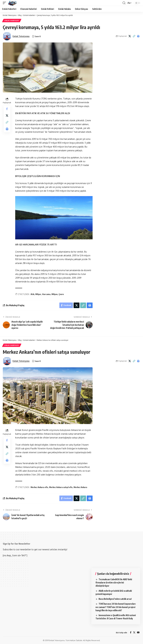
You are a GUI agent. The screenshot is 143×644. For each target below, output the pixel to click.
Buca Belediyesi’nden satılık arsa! (115, 598)
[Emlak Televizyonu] (12, 3)
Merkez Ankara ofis (39, 487)
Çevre (61, 294)
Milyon (55, 294)
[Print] (138, 36)
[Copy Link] (134, 36)
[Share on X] (130, 36)
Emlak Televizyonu (21, 36)
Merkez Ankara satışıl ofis (60, 487)
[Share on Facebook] (7, 108)
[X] (134, 632)
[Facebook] (130, 632)
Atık (32, 294)
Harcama (46, 294)
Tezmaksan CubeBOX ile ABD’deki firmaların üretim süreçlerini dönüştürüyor (114, 582)
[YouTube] (138, 632)
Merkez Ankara (80, 487)
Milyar (38, 294)
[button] (5, 3)
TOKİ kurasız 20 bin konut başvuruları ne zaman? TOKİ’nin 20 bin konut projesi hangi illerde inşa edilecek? (116, 607)
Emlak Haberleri (11, 20)
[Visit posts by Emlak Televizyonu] (7, 36)
